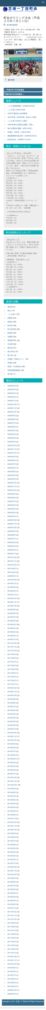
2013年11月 (12, 826)
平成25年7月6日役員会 (14, 89)
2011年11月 (12, 915)
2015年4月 (11, 762)
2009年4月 (11, 993)
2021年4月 (11, 572)
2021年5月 (11, 568)
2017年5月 (11, 669)
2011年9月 (11, 923)
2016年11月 (12, 691)
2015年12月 (12, 732)
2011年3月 (11, 945)
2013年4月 (11, 852)
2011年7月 (11, 930)
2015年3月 (11, 766)
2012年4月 (11, 896)
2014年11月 (12, 781)
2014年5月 (11, 803)
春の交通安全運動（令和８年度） (20, 128)
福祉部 (10, 306)
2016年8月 (11, 702)
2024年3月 (11, 479)
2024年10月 (12, 453)
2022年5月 (11, 546)
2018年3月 (11, 632)
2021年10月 (12, 564)
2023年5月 (11, 508)
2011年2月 (11, 949)
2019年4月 (11, 591)
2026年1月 (11, 400)
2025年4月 (11, 434)
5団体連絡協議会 (13, 370)
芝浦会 (10, 362)
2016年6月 (11, 710)
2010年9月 (11, 967)
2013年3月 (11, 855)
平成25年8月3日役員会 (14, 94)
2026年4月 (11, 393)
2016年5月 (11, 714)
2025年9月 (11, 415)
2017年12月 (12, 643)
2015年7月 (11, 751)
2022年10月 (12, 527)
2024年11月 (12, 449)
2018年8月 (11, 613)
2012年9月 (11, 878)
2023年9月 (11, 494)
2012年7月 (11, 885)
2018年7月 (11, 617)
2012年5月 (11, 893)
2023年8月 (11, 497)
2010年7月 (11, 975)
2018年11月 (12, 602)
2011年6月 (11, 934)
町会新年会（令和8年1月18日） (19, 139)
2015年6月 (11, 755)
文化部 (10, 344)
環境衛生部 (11, 340)
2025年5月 (11, 430)
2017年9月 (11, 654)
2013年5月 (11, 848)
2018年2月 (11, 635)
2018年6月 (11, 620)
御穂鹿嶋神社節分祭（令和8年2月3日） (22, 135)
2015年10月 (12, 740)
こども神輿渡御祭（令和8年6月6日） (21, 106)
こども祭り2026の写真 (16, 109)
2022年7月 (11, 538)
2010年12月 (12, 956)
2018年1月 (11, 639)
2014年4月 (11, 807)
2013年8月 (11, 837)
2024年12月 (12, 445)
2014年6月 (11, 799)
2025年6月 (11, 426)
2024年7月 (11, 464)
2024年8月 (11, 460)
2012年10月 (12, 874)
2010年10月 (12, 964)
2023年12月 (12, 482)
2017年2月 (11, 680)
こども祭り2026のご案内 (17, 121)
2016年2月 (11, 725)
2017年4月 (11, 673)
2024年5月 (11, 471)
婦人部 (10, 355)
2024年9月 (11, 456)
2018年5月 (11, 624)
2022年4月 (11, 550)
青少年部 (11, 80)
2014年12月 (12, 777)
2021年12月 (12, 557)
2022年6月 (11, 542)
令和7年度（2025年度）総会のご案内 (21, 117)
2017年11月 (12, 647)
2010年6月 (11, 979)
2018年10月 (12, 605)
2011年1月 (11, 952)
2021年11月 (12, 561)
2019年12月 (12, 579)
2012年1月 (11, 908)
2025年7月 (11, 423)
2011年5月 (11, 938)
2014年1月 (11, 818)
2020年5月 (11, 576)
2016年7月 (11, 706)
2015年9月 (11, 744)
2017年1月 (11, 684)
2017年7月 (11, 661)
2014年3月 (11, 811)
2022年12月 (12, 520)
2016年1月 (11, 729)
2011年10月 (12, 919)
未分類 (10, 374)
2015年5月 (11, 758)
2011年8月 (11, 926)
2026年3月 (11, 397)
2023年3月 (11, 516)
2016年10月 (12, 695)
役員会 (10, 321)
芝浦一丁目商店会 (14, 366)
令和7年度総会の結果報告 (17, 113)
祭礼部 (10, 347)
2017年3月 (11, 676)
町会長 (10, 325)
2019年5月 (11, 587)
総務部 (10, 318)
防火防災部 (11, 329)
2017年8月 (11, 658)
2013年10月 (12, 829)
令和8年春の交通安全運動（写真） (20, 124)
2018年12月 (12, 598)
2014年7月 (11, 796)
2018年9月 (11, 609)
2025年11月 (12, 408)
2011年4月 (11, 941)
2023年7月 (11, 501)
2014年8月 (11, 792)
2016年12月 (12, 688)
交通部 (10, 336)
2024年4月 (11, 475)
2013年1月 (11, 863)
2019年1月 (11, 594)
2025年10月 (12, 411)
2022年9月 (11, 531)
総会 (9, 310)
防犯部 (10, 333)
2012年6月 (11, 889)
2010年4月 (11, 986)
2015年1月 (11, 773)
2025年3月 (11, 438)
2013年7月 (11, 841)
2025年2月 (11, 441)
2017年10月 (12, 650)
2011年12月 (12, 911)
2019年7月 (11, 583)
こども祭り (11, 314)
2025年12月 (12, 404)
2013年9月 (11, 833)
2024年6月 (11, 467)
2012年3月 (11, 900)
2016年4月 (11, 717)
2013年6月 (11, 844)
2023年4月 (11, 512)
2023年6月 (11, 505)
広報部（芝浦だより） (16, 359)
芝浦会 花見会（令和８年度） (19, 132)
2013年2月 (11, 859)
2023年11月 (12, 486)
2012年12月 (12, 867)
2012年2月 (11, 904)
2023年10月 (12, 490)
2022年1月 (11, 553)
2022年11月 (12, 523)
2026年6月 (11, 385)
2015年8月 (11, 747)
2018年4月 (11, 628)
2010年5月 (11, 982)
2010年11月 (12, 960)
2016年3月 (11, 721)
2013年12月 (12, 822)
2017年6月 (11, 665)
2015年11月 (12, 736)
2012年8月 (11, 882)
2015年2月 (11, 770)
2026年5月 (11, 389)
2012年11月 (12, 870)
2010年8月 (11, 971)
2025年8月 (11, 419)
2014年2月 (11, 814)
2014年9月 (11, 788)
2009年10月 (12, 990)
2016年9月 (11, 699)
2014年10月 (12, 785)
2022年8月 (11, 535)
